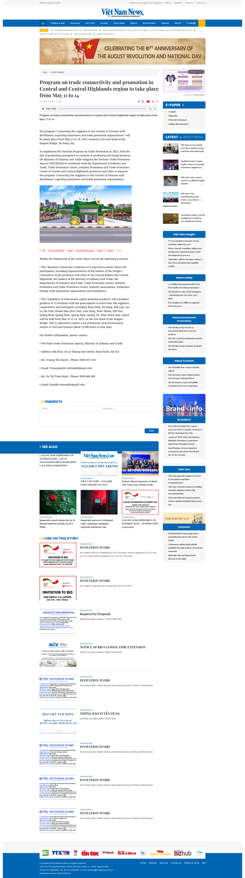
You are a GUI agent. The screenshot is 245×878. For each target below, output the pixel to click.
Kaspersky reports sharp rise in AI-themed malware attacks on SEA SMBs (58, 523)
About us (164, 863)
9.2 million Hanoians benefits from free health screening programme (184, 286)
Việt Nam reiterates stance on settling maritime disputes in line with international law (185, 490)
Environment (149, 23)
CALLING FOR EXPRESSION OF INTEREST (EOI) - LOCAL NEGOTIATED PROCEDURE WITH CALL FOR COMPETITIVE (58, 460)
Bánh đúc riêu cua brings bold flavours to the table (181, 557)
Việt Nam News (122, 13)
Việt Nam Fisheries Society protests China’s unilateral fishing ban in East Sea (185, 501)
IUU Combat (64, 34)
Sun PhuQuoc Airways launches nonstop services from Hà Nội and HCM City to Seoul (183, 451)
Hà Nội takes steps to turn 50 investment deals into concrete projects (182, 331)
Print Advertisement (178, 119)
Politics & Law (58, 23)
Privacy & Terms (191, 863)
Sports (133, 23)
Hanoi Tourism (159, 30)
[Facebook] (139, 101)
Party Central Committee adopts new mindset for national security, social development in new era (185, 252)
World (178, 23)
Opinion (165, 23)
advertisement (57, 72)
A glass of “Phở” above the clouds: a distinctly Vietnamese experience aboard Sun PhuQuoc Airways (184, 440)
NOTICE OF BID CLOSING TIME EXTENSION (113, 647)
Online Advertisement (178, 124)
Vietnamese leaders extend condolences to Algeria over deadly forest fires (193, 218)
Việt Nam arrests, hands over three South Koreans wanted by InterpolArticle (192, 148)
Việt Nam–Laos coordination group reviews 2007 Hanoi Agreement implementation (180, 199)
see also (50, 447)
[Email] (157, 101)
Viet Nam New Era (90, 30)
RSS (203, 863)
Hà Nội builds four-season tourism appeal (183, 369)
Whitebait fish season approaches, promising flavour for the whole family (183, 537)
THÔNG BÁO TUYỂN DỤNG (100, 713)
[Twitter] (143, 101)
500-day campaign (83, 34)
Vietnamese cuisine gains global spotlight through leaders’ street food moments (185, 548)
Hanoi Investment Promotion (115, 30)
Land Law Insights (140, 30)
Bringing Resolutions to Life (66, 30)
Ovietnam (178, 3)
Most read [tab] (193, 137)
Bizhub (168, 3)
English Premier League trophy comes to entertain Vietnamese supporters (192, 164)
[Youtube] (148, 101)
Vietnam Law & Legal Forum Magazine (145, 3)
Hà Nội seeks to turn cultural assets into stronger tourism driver (184, 376)
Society (104, 23)
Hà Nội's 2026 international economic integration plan (185, 340)
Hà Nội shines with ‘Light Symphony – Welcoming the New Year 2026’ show (184, 295)
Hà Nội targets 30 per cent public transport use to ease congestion (183, 384)
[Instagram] (153, 101)
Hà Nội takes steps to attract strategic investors (185, 348)
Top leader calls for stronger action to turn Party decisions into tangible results (185, 262)
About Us (189, 3)
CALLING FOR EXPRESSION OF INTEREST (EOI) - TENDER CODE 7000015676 (140, 523)
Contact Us (200, 3)
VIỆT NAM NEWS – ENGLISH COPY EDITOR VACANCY (96, 483)
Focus (44, 30)
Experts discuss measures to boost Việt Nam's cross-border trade (139, 483)
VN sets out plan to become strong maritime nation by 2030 (183, 243)
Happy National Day (105, 34)
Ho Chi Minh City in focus (181, 30)
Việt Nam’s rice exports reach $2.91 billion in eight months (192, 180)
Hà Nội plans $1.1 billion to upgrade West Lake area (184, 304)
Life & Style (119, 23)
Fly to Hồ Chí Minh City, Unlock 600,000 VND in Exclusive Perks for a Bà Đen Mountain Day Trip (185, 429)
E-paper (173, 105)
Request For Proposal (95, 614)
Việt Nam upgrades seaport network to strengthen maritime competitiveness (184, 479)
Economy (75, 23)
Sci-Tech (90, 23)
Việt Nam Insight (47, 34)
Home (44, 72)
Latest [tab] (172, 137)
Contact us (176, 863)
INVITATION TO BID (95, 547)
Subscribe (173, 115)
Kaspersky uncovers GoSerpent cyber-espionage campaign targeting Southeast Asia (97, 523)
